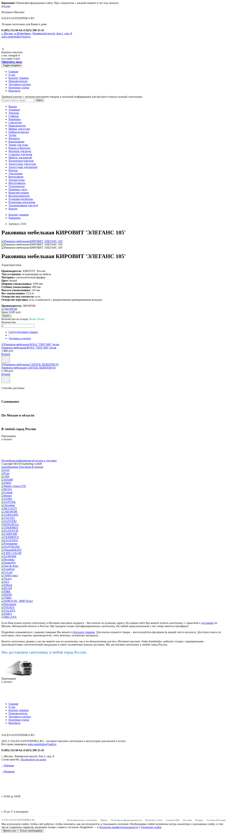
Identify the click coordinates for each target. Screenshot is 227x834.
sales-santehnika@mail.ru (16, 36)
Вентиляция (16, 176)
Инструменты (17, 183)
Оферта (104, 820)
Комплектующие (19, 192)
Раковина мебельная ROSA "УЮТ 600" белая (28, 347)
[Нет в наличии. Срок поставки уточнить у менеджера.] (5, 379)
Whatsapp (8, 771)
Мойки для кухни (19, 128)
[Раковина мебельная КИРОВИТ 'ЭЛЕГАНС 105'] (32, 241)
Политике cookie (151, 827)
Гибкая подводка (19, 132)
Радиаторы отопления (22, 202)
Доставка (187, 820)
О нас (12, 74)
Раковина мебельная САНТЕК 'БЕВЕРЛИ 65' (28, 367)
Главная (13, 71)
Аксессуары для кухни (22, 163)
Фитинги (14, 138)
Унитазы (14, 112)
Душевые (14, 109)
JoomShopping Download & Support (22, 466)
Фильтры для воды (20, 151)
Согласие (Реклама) (216, 820)
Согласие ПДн (173, 820)
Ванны (13, 106)
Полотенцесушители (21, 160)
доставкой (207, 622)
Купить (5, 353)
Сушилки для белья (20, 154)
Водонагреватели (19, 195)
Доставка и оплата (20, 84)
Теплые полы (17, 179)
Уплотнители (17, 186)
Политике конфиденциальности (118, 827)
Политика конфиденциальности (126, 820)
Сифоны (14, 116)
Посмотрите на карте (33, 759)
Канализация (16, 141)
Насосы (13, 170)
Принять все (9, 830)
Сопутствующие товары (23, 331)
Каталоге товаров (84, 632)
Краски (13, 208)
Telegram (7, 765)
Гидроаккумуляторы (21, 199)
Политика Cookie (153, 820)
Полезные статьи (19, 87)
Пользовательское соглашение (82, 820)
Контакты (14, 90)
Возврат (199, 820)
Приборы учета (18, 189)
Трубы (12, 135)
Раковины (15, 119)
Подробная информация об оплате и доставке (29, 460)
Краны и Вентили (19, 147)
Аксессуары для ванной (23, 167)
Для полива (16, 173)
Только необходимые (31, 830)
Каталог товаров (19, 77)
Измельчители (17, 125)
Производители (18, 81)
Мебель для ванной (20, 157)
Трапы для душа (18, 144)
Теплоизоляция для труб (23, 205)
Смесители (15, 122)
